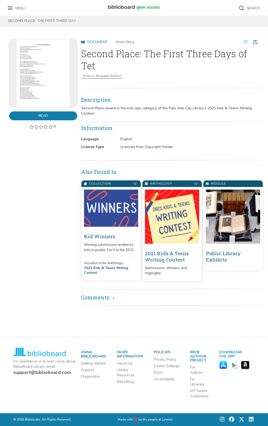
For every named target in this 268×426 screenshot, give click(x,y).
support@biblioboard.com (42, 372)
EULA (158, 372)
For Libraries (197, 382)
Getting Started (93, 363)
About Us (124, 363)
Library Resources (126, 372)
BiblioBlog (125, 381)
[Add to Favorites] (135, 184)
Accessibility (164, 379)
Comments (95, 297)
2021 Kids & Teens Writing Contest (106, 270)
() (102, 76)
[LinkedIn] (250, 419)
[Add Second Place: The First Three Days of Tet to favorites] (245, 42)
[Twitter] (240, 419)
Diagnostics (90, 376)
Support (87, 369)
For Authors (196, 370)
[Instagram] (222, 419)
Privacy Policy (165, 359)
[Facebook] (230, 419)
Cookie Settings (167, 365)
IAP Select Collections (199, 393)
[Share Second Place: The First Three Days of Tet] (255, 42)
